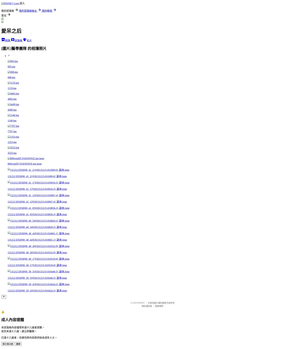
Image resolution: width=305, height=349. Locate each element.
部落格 (19, 40)
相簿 (8, 40)
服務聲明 (159, 306)
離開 (18, 344)
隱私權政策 (147, 306)
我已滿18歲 (8, 344)
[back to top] (3, 297)
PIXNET (141, 303)
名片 (29, 40)
